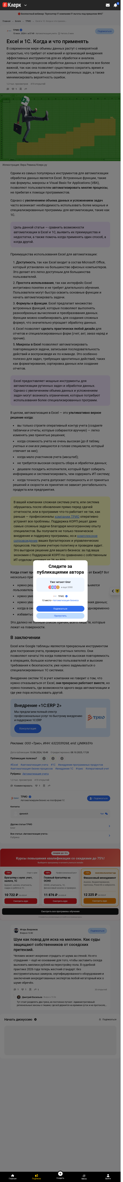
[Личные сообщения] (107, 5)
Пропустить (60, 615)
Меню (84, 1179)
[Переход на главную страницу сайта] (12, 5)
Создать (60, 1178)
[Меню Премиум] (25, 5)
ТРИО (61, 596)
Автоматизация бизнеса (66, 600)
